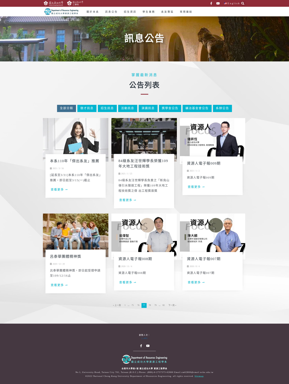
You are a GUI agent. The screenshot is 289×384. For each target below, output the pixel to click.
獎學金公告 (170, 108)
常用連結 (186, 12)
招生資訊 (130, 12)
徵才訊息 (87, 108)
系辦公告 (222, 108)
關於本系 (93, 12)
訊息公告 (111, 12)
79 (155, 305)
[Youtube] (218, 3)
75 (133, 305)
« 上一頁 (117, 305)
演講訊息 (148, 108)
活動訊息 (127, 108)
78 (150, 305)
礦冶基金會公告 (197, 108)
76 (138, 305)
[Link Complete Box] (75, 159)
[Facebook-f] (211, 3)
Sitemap (199, 376)
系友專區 (167, 12)
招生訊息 (107, 108)
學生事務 (149, 12)
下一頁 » (172, 305)
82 (164, 305)
